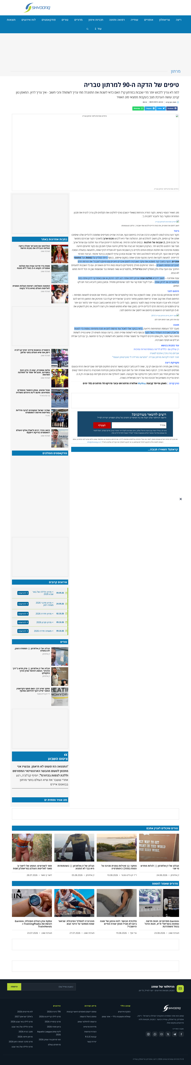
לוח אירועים (28, 20)
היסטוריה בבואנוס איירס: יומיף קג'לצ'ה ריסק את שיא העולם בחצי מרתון (32, 351)
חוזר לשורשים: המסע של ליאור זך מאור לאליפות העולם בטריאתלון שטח (32, 867)
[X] (168, 1034)
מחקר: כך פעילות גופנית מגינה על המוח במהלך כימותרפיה (119, 867)
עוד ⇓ (97, 29)
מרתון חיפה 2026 (25, 1036)
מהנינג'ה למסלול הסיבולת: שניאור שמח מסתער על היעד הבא (76, 922)
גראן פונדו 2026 (54, 1026)
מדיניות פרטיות (89, 1026)
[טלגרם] (174, 1034)
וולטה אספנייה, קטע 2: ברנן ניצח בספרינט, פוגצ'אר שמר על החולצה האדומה (34, 372)
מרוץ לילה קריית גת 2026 (50, 1016)
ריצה (178, 20)
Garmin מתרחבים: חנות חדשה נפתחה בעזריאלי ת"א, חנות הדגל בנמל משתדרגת (162, 923)
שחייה (134, 20)
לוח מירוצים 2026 (25, 1011)
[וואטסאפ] (155, 1034)
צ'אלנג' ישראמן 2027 (24, 1016)
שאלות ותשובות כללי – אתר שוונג (116, 1016)
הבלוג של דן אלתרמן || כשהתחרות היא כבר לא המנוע (75, 867)
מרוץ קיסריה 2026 (53, 1021)
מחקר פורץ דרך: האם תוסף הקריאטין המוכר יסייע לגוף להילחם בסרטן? (33, 689)
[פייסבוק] (181, 1034)
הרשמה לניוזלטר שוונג (87, 1021)
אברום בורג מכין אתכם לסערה (164, 353)
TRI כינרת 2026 (54, 1011)
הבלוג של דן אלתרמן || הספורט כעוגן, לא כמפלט (32, 649)
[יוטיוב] (161, 1034)
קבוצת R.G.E (90, 1036)
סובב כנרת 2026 (26, 1031)
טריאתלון (164, 20)
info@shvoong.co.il (94, 442)
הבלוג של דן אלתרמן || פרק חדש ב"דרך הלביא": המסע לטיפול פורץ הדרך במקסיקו (31, 670)
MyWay (142, 383)
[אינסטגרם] (148, 1034)
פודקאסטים (49, 20)
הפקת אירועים (124, 1011)
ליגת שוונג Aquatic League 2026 (49, 1033)
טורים (65, 20)
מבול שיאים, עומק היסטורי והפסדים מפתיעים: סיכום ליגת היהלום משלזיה (33, 391)
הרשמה (14, 986)
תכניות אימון (95, 20)
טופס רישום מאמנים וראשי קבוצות (81, 1011)
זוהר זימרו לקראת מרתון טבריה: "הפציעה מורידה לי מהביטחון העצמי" (145, 357)
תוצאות (11, 20)
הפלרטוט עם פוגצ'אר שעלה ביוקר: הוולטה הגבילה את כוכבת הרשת (34, 247)
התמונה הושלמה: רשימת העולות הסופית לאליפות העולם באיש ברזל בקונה (31, 286)
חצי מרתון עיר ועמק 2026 (50, 1039)
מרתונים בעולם (54, 1044)
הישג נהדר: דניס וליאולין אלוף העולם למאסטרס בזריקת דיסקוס (33, 431)
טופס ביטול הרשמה (88, 1016)
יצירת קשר (91, 1041)
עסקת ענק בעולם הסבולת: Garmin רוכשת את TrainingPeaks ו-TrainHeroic (33, 923)
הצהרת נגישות (90, 1031)
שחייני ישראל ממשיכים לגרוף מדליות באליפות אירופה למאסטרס (33, 411)
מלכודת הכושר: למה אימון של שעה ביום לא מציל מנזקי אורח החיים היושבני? (118, 923)
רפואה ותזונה (117, 20)
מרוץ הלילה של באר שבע (22, 1026)
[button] (172, 108)
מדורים (78, 20)
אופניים (148, 20)
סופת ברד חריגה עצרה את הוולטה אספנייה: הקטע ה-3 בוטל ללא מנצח (33, 266)
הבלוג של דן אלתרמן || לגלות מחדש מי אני (160, 867)
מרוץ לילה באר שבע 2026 (22, 1021)
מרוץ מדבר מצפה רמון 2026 (21, 1041)
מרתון (176, 71)
